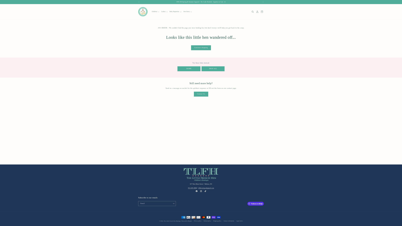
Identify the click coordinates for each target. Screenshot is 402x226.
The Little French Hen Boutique (172, 221)
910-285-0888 (192, 188)
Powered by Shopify (186, 221)
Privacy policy (198, 221)
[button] (155, 11)
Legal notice (239, 221)
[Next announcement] (263, 2)
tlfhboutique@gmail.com (206, 188)
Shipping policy (217, 221)
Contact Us (201, 94)
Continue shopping (201, 47)
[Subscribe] (173, 203)
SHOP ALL (213, 68)
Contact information (229, 221)
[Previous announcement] (139, 2)
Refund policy (207, 221)
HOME (188, 68)
